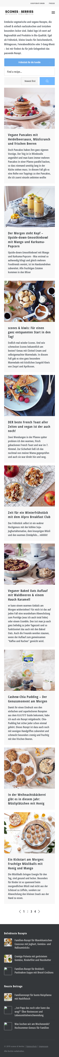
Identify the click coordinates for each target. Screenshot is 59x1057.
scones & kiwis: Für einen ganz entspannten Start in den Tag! (29, 332)
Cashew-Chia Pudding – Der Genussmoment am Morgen (27, 699)
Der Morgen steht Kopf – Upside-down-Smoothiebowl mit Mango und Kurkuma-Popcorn (28, 239)
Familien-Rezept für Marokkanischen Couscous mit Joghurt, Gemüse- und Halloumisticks (33, 943)
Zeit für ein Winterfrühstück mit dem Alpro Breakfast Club (29, 514)
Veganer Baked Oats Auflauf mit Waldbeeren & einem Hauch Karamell (28, 595)
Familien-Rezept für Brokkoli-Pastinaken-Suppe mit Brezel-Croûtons (34, 970)
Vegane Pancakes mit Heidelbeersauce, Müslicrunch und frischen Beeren (29, 139)
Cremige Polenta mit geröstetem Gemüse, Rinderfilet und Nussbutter (33, 958)
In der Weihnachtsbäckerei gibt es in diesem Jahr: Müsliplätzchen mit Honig (27, 799)
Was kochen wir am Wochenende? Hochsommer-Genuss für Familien (32, 1025)
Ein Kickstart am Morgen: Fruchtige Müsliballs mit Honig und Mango (26, 863)
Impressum (43, 1046)
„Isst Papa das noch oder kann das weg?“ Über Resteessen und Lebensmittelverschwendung (32, 1011)
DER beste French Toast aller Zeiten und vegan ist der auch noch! (29, 426)
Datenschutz (31, 1046)
